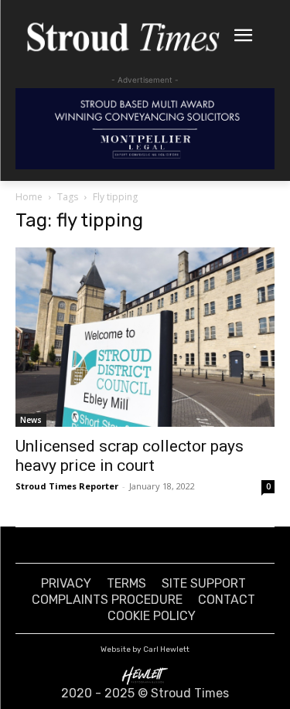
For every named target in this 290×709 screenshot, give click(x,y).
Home (29, 196)
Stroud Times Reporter (66, 486)
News (31, 419)
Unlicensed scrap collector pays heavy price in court (129, 456)
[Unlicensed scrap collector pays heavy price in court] (145, 337)
